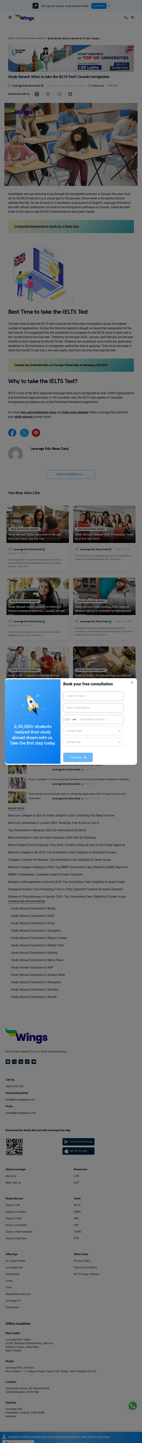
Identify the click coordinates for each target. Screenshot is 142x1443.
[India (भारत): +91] (67, 719)
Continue (77, 757)
